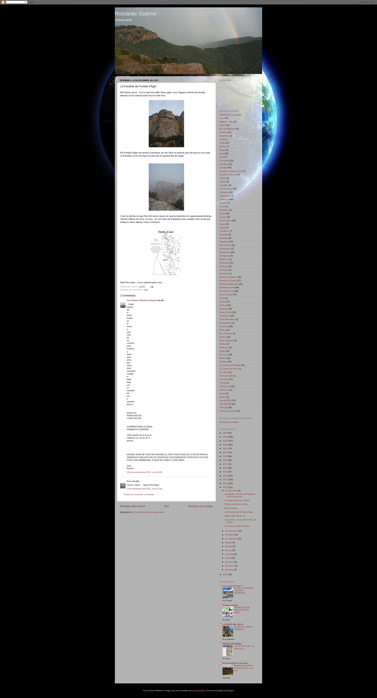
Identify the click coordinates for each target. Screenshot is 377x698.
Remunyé (223, 347)
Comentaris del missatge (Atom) (149, 512)
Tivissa (222, 383)
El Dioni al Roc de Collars (236, 504)
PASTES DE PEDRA (232, 644)
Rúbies (222, 358)
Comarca (223, 199)
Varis (221, 393)
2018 (225, 460)
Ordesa (222, 305)
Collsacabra (224, 196)
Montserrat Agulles (228, 277)
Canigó (222, 178)
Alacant (222, 125)
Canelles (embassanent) (230, 171)
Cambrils (223, 164)
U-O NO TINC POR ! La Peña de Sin (244, 647)
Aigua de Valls (226, 122)
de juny (228, 550)
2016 (225, 468)
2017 (225, 464)
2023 (225, 441)
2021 (225, 448)
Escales (223, 217)
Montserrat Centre (228, 280)
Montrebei (224, 263)
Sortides (223, 362)
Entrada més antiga (200, 506)
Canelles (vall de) (227, 175)
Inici (166, 506)
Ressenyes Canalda (228, 422)
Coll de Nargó (225, 189)
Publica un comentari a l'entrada (139, 494)
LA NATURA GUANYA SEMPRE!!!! (243, 628)
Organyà (223, 309)
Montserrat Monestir (228, 284)
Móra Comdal (225, 294)
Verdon (222, 397)
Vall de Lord (224, 386)
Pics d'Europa (225, 333)
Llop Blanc (224, 231)
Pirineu (222, 337)
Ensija (222, 213)
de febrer (229, 566)
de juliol (229, 546)
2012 (225, 483)
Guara (222, 228)
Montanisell (224, 252)
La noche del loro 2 (232, 586)
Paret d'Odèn (225, 312)
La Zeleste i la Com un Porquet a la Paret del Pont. (239, 495)
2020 (225, 452)
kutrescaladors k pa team (235, 663)
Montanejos (224, 249)
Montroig (223, 266)
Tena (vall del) (226, 376)
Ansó (221, 139)
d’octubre (229, 535)
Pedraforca (224, 316)
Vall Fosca (224, 390)
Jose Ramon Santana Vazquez (142, 300)
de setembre (231, 539)
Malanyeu (224, 242)
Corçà (222, 206)
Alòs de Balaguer (227, 129)
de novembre (231, 531)
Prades (222, 344)
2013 (225, 480)
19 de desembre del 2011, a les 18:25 (144, 472)
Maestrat (223, 235)
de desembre (231, 491)
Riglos (222, 351)
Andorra (223, 132)
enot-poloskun (199, 690)
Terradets (223, 379)
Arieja (222, 143)
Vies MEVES (225, 400)
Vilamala (223, 407)
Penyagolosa (225, 323)
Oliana (222, 302)
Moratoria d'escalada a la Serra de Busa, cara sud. (243, 667)
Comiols (223, 203)
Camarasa (224, 161)
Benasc (222, 146)
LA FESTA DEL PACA (233, 624)
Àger (146, 290)
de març (229, 562)
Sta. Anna (223, 372)
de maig (229, 554)
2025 (225, 433)
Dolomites (224, 210)
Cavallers (223, 185)
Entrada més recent (132, 506)
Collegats (223, 192)
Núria (221, 298)
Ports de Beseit (226, 340)
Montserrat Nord (227, 287)
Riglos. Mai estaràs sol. (235, 516)
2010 (225, 574)
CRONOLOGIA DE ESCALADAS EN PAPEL (242, 610)
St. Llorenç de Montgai (229, 365)
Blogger (230, 690)
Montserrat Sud (226, 291)
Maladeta (223, 238)
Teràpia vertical (230, 605)
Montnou (223, 259)
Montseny (224, 273)
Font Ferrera (225, 220)
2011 (225, 487)
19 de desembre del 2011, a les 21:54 (144, 489)
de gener (229, 570)
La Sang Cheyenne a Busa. (237, 500)
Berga (222, 150)
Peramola (223, 326)
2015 (225, 472)
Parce (129, 481)
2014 (225, 476)
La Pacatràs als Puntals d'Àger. (238, 512)
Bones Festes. (231, 508)
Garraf (222, 224)
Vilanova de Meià (227, 411)
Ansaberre (224, 136)
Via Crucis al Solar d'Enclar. (237, 526)
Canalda (223, 168)
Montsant (223, 270)
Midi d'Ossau (225, 245)
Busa (221, 153)
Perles (222, 330)
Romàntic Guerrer (136, 14)
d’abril (228, 558)
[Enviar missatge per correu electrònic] (151, 287)
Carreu (222, 182)
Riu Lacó (223, 354)
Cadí (221, 157)
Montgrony (224, 256)
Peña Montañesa (227, 319)
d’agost (228, 542)
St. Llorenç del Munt (228, 369)
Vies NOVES (225, 404)
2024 (225, 437)
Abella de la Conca (228, 115)
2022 (225, 445)
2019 (225, 456)
